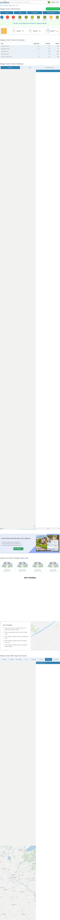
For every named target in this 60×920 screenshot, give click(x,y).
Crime (26, 659)
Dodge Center (12, 5)
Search (1, 5)
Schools (48, 659)
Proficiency (10, 67)
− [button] (34, 528)
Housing (41, 659)
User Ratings (55, 659)
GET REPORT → (18, 548)
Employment (33, 659)
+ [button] (34, 526)
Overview (7, 12)
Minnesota (6, 5)
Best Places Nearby (51, 12)
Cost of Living (19, 659)
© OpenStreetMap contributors (25, 529)
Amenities (11, 659)
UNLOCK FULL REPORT (53, 8)
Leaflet (35, 529)
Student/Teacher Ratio (49, 67)
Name (30, 67)
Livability (52, 2)
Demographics (34, 12)
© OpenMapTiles (31, 529)
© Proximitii (18, 529)
